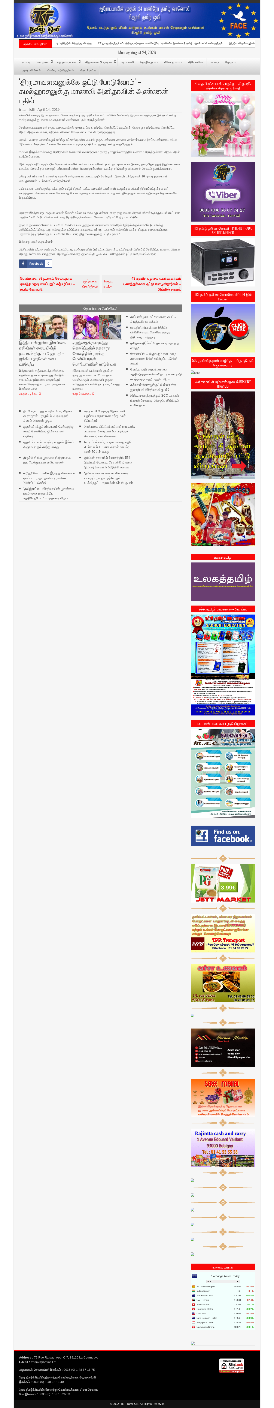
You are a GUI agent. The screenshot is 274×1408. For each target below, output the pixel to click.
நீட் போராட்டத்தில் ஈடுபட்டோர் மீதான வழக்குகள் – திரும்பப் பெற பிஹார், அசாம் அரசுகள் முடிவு (47, 415)
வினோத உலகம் (173, 62)
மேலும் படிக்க (142, 283)
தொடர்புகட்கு (88, 70)
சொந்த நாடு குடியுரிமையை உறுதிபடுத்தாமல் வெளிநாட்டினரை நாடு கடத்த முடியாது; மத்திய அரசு (156, 374)
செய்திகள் (43, 62)
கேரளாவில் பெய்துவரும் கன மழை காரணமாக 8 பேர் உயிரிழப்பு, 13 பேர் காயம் (153, 358)
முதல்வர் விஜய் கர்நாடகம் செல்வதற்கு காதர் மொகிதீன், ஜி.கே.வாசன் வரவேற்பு (48, 431)
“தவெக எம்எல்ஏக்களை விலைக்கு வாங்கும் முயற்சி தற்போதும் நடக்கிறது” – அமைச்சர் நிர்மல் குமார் (108, 477)
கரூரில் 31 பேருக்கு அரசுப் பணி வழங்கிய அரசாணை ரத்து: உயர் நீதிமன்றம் (105, 415)
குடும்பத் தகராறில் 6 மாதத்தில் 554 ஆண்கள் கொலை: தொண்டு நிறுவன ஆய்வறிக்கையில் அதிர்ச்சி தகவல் (108, 462)
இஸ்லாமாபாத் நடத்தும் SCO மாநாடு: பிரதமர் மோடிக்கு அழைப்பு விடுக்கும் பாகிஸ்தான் (155, 400)
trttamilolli (27, 110)
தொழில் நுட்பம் (149, 62)
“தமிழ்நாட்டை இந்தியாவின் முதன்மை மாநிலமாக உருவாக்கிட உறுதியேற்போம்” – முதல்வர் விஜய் (48, 493)
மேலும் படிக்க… (28, 393)
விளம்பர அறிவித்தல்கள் (60, 70)
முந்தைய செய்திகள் (59, 283)
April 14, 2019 (48, 110)
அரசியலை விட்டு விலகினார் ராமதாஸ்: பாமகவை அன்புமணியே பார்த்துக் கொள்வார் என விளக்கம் (109, 431)
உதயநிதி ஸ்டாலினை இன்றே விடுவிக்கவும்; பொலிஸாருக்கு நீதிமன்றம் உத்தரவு (150, 332)
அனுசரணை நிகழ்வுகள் (98, 62)
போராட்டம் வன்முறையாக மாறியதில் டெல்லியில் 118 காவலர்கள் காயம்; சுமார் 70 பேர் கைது (108, 446)
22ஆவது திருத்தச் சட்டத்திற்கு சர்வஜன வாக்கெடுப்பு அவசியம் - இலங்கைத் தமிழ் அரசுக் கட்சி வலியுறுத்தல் (120, 43)
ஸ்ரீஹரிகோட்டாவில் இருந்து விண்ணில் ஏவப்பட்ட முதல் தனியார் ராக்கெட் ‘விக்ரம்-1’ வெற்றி (49, 477)
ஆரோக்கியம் (195, 62)
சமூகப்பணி (127, 62)
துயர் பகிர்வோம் (31, 70)
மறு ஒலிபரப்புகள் (66, 62)
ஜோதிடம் (230, 62)
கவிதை (214, 62)
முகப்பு (26, 62)
